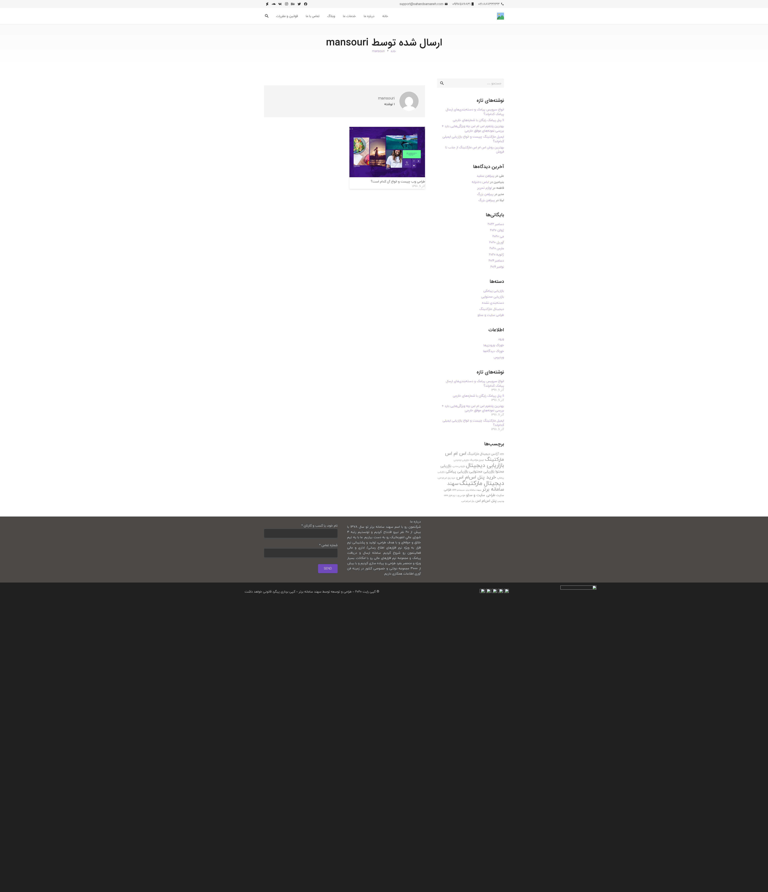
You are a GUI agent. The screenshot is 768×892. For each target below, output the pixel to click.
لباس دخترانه (480, 182)
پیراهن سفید (485, 175)
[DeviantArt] (267, 4)
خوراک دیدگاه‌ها (493, 351)
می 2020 (498, 236)
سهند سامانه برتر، (473, 490)
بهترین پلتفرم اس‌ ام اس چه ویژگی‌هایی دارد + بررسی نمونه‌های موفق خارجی (473, 128)
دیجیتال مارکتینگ (491, 309)
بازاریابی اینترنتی (461, 460)
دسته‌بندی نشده (493, 302)
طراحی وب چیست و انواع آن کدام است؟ (398, 181)
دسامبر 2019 (496, 260)
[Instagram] (286, 4)
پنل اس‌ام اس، (467, 501)
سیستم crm (458, 490)
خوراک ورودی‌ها (493, 345)
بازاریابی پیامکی (493, 290)
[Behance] (293, 4)
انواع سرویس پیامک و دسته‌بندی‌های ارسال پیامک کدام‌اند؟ (475, 112)
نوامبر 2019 (497, 266)
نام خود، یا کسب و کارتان (319, 525)
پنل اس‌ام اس (485, 501)
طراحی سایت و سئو (491, 315)
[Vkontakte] (280, 4)
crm (502, 454)
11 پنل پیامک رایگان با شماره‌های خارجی (478, 120)
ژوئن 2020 (497, 230)
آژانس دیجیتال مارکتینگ (483, 453)
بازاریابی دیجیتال (485, 465)
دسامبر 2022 (496, 224)
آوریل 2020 (496, 242)
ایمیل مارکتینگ (477, 460)
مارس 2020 (496, 248)
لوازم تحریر (484, 188)
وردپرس (499, 357)
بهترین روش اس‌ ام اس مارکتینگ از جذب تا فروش (474, 149)
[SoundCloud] (273, 4)
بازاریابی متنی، (458, 466)
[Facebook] (305, 4)
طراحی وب (460, 495)
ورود (501, 339)
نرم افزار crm (449, 495)
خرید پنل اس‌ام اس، (446, 478)
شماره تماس (328, 545)
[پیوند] (500, 16)
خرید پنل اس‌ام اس (476, 477)
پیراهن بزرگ (485, 194)
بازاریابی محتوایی (492, 296)
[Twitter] (299, 4)
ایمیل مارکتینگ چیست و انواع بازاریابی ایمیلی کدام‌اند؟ (473, 139)
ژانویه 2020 (496, 254)
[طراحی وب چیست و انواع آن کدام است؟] (387, 129)
